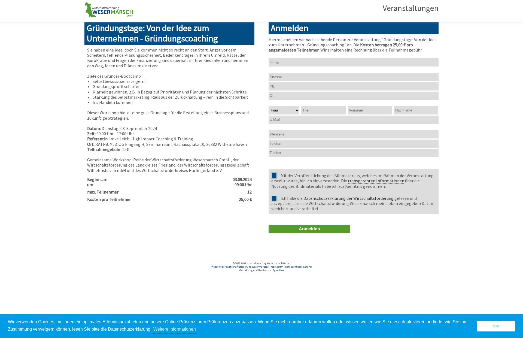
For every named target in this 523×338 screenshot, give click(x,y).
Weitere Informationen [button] (174, 329)
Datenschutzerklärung (298, 266)
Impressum (276, 266)
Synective (278, 270)
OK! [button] (496, 326)
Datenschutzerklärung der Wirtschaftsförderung (348, 198)
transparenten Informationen (376, 180)
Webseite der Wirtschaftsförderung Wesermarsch (239, 266)
